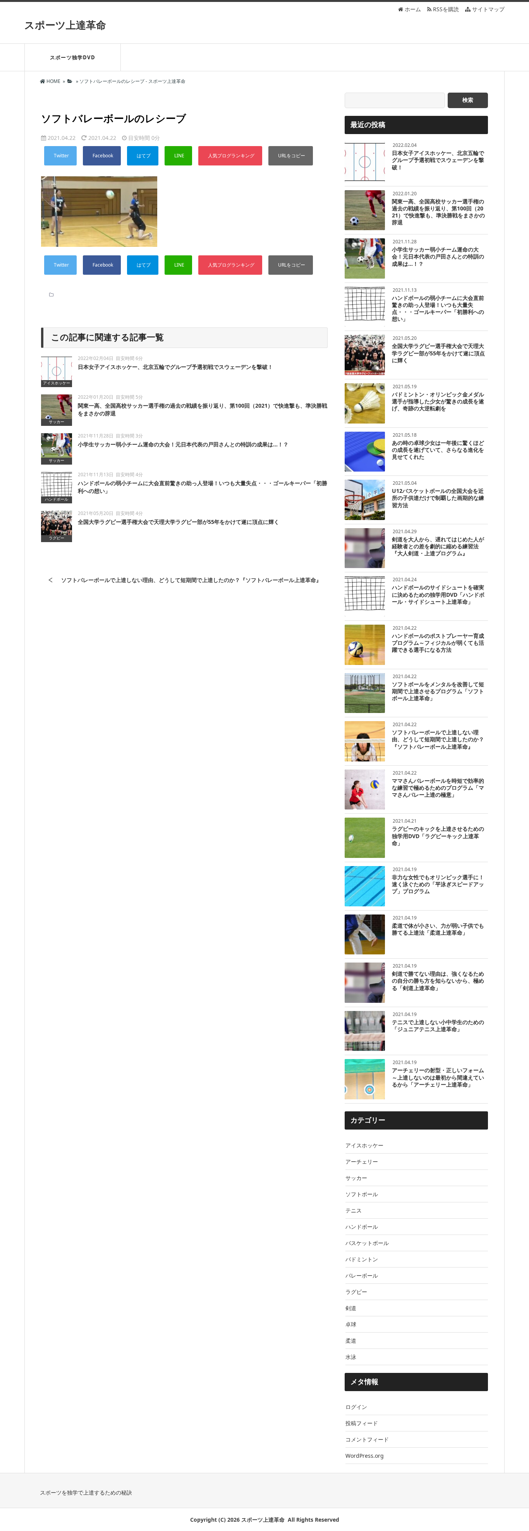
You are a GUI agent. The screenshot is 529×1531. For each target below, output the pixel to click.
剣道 (350, 1308)
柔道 (350, 1340)
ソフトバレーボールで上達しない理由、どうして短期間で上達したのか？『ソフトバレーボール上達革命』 (191, 580)
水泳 (350, 1357)
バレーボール (361, 1275)
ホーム (412, 9)
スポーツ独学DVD (72, 57)
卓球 (350, 1324)
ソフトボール (361, 1194)
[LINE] (178, 155)
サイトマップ (488, 9)
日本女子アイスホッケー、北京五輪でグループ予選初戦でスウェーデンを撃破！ (175, 366)
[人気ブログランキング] (230, 155)
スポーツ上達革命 (65, 25)
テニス (353, 1210)
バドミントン (361, 1259)
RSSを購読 (446, 9)
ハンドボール (361, 1226)
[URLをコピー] (291, 155)
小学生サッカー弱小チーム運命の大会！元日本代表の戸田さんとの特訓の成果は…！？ (183, 444)
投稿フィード (361, 1423)
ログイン (356, 1406)
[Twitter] (60, 155)
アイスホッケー (364, 1145)
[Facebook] (102, 155)
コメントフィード (367, 1439)
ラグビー (356, 1291)
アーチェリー (361, 1161)
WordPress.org (364, 1455)
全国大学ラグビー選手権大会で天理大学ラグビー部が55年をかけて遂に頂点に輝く (178, 521)
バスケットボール (367, 1243)
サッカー (356, 1177)
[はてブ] (142, 155)
